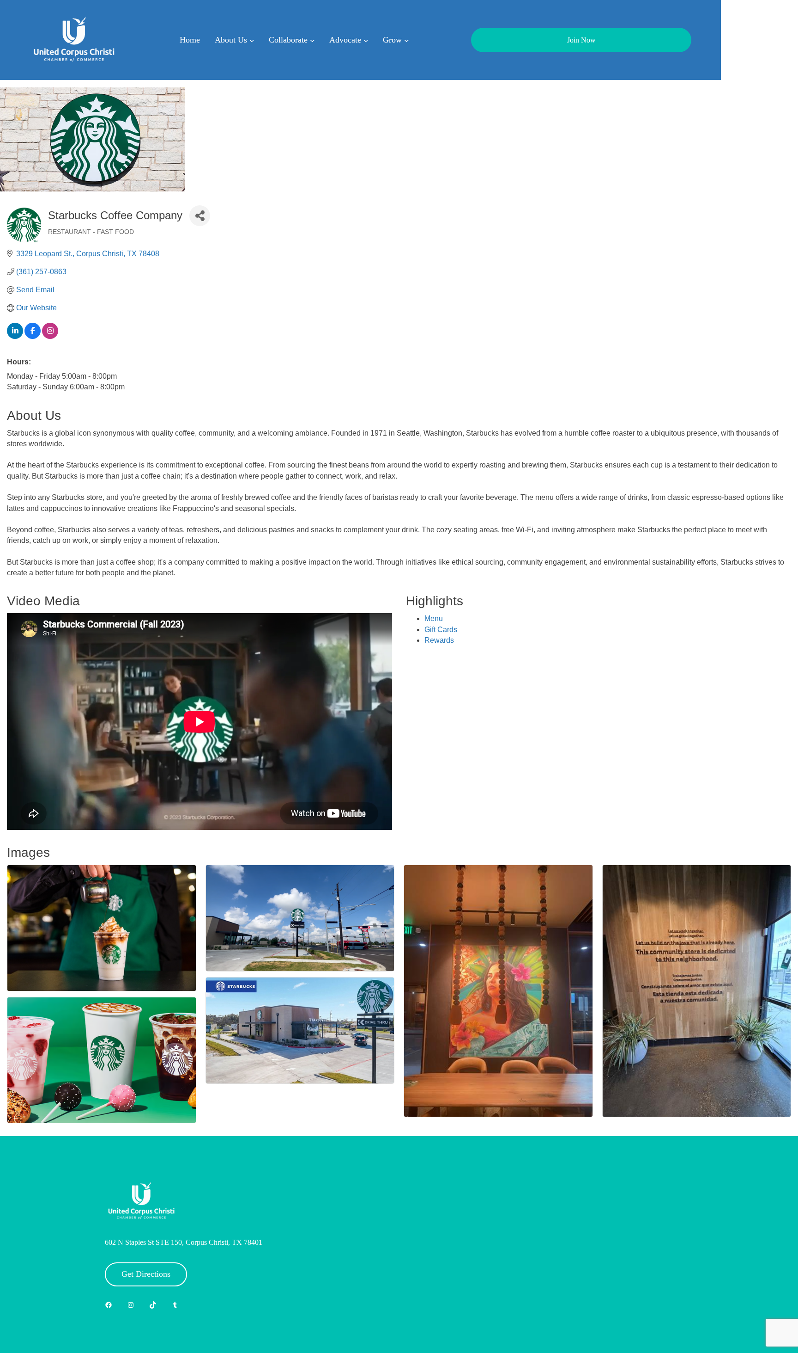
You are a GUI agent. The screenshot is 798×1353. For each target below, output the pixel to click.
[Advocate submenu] (366, 40)
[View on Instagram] (50, 336)
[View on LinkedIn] (15, 336)
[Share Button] (199, 215)
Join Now (581, 40)
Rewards (439, 640)
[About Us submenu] (251, 40)
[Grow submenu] (406, 40)
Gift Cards (440, 629)
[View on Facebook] (32, 336)
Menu (433, 618)
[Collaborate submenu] (312, 40)
